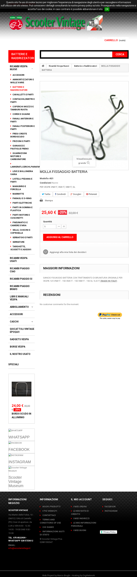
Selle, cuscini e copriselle (20, 231)
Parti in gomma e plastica (21, 209)
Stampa (49, 200)
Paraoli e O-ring (22, 198)
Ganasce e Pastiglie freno (19, 147)
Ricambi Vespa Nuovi (18, 68)
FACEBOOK (110, 506)
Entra (93, 38)
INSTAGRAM (111, 511)
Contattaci (49, 515)
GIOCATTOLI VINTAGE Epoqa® (22, 330)
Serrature (18, 242)
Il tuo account (86, 42)
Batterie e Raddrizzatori (18, 88)
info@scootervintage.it (19, 548)
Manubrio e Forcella (18, 188)
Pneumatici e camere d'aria (19, 224)
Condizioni (45, 183)
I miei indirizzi (81, 518)
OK (106, 9)
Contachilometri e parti (22, 100)
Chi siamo (48, 527)
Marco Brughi (63, 575)
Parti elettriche (22, 203)
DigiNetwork (89, 575)
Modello (44, 178)
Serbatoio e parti (22, 237)
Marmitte (18, 194)
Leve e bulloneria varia (21, 173)
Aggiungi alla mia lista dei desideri (67, 252)
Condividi (61, 194)
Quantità (47, 221)
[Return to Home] (43, 66)
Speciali (13, 364)
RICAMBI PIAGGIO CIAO (20, 270)
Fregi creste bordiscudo (18, 135)
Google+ (77, 194)
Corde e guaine (21, 114)
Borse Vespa (17, 346)
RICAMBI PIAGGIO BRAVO (20, 288)
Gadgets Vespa (19, 339)
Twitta (47, 194)
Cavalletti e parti (23, 94)
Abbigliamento (19, 307)
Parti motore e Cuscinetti (20, 216)
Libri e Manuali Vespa (19, 298)
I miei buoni (79, 530)
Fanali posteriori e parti (22, 127)
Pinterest (92, 194)
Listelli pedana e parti (21, 180)
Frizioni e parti (21, 141)
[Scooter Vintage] (56, 22)
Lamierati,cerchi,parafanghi (27, 166)
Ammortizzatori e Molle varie (22, 81)
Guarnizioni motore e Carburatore (18, 156)
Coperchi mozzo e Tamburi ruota (22, 108)
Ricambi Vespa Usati (18, 259)
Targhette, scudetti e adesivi (20, 248)
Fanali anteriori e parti (21, 120)
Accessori (18, 75)
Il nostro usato (20, 354)
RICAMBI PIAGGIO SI (21, 278)
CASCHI (14, 321)
